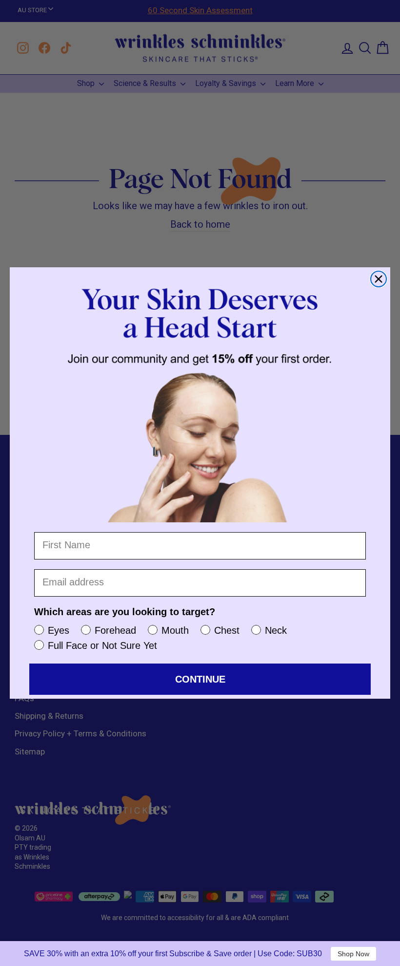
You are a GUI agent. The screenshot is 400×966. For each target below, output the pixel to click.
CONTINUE (200, 679)
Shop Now (353, 954)
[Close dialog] (378, 279)
